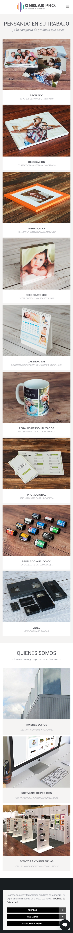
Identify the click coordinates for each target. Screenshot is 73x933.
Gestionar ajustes (32, 923)
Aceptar (32, 910)
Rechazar (32, 917)
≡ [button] (67, 6)
